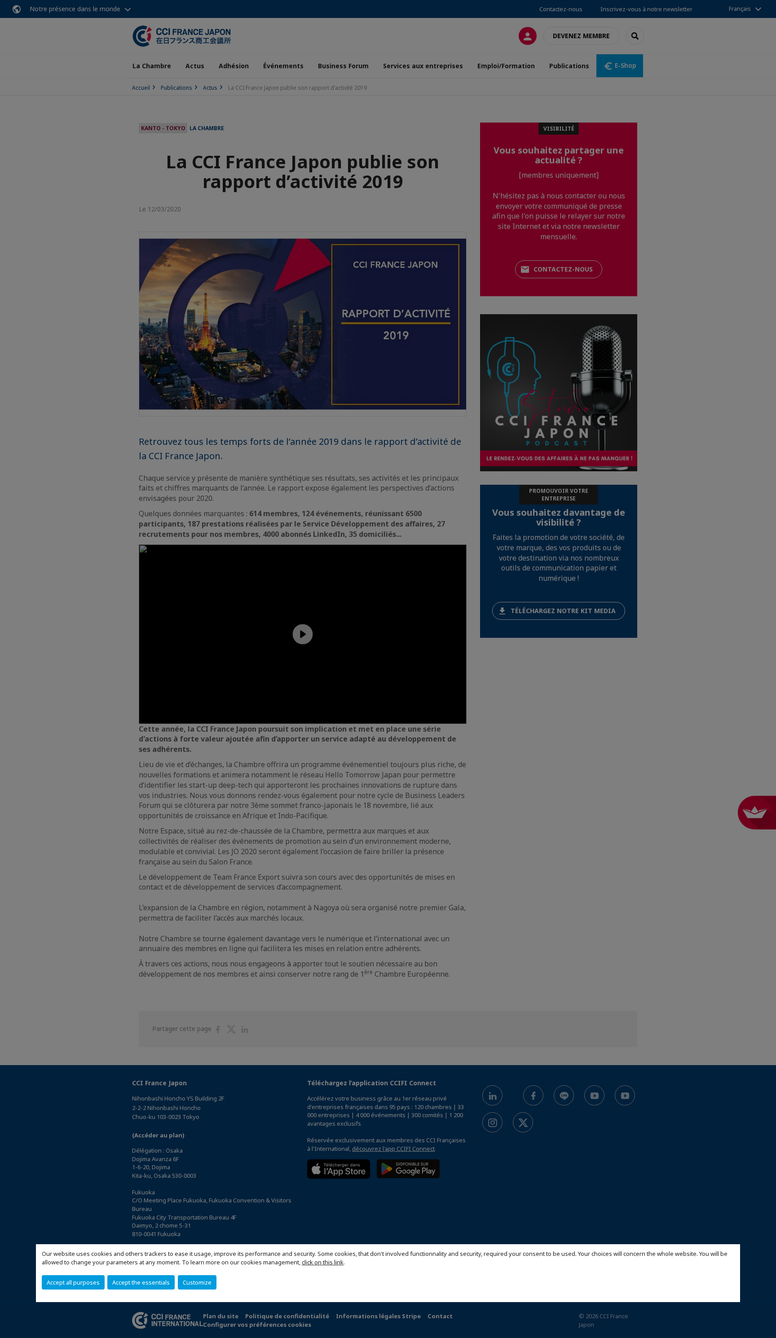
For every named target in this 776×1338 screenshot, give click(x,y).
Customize (197, 1282)
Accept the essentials (141, 1282)
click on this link (323, 1262)
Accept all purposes (73, 1282)
